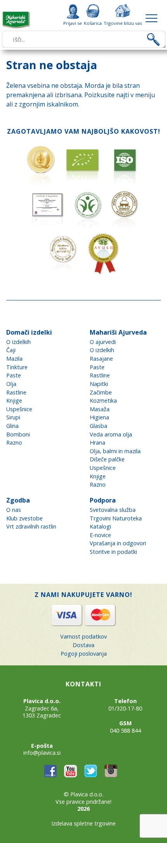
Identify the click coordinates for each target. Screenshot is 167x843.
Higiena (99, 417)
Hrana (97, 442)
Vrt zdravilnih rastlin (31, 526)
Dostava (83, 645)
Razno (14, 442)
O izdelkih (18, 342)
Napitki (99, 383)
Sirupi (13, 417)
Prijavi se (72, 23)
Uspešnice (19, 409)
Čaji (11, 350)
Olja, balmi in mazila (115, 451)
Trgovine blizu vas (123, 23)
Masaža (100, 409)
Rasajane (101, 358)
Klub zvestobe (24, 518)
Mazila (14, 358)
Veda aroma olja (111, 434)
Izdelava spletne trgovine (83, 823)
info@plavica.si (42, 752)
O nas (13, 509)
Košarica (93, 23)
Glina (12, 425)
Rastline (16, 392)
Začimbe (101, 392)
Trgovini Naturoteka (116, 518)
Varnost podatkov (83, 636)
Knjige (14, 400)
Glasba (98, 425)
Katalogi (100, 526)
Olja (11, 383)
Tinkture (17, 367)
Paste (13, 375)
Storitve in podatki (113, 551)
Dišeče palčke (107, 459)
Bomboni (18, 434)
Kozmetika (103, 400)
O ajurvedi (103, 342)
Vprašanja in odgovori (118, 543)
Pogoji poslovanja (84, 653)
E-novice (100, 535)
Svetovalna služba (113, 509)
